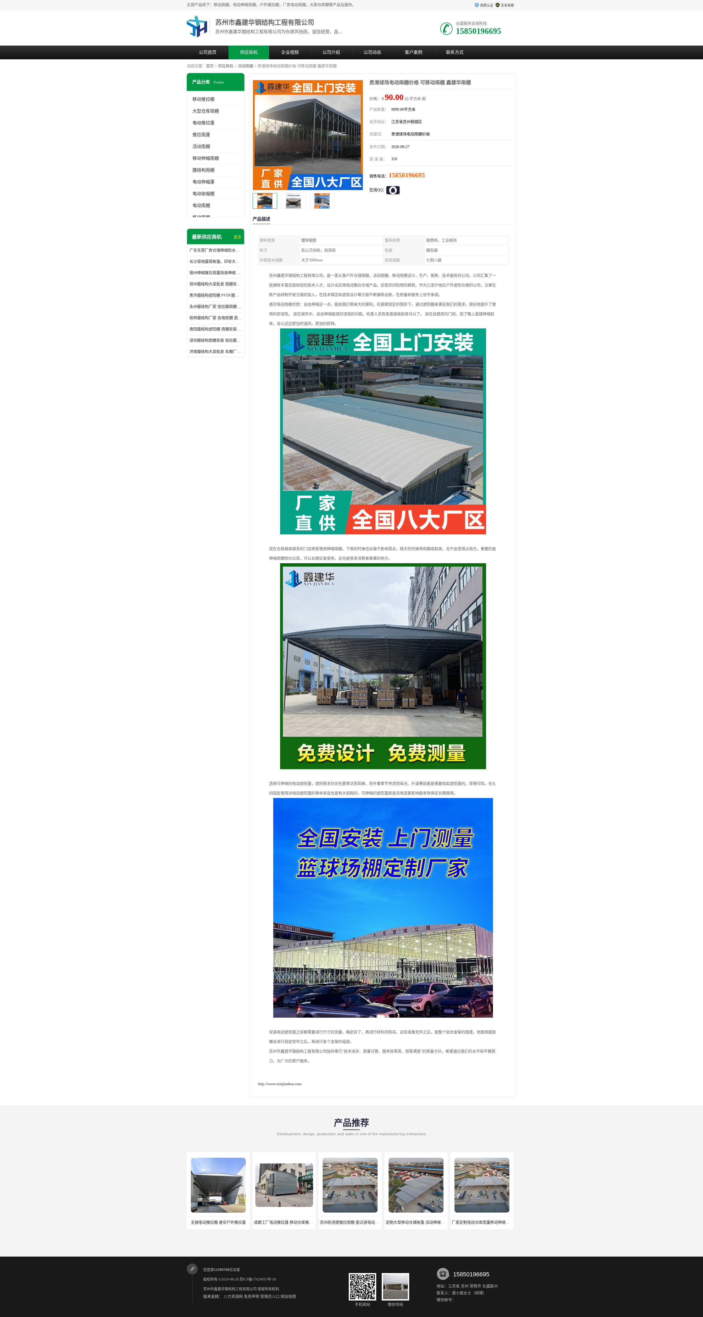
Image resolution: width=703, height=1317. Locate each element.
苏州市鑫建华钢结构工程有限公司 (230, 1289)
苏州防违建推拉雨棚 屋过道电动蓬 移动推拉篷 (293, 1222)
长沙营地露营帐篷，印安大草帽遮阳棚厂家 (215, 262)
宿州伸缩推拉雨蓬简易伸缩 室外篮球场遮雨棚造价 (215, 273)
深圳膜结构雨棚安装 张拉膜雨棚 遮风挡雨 (215, 340)
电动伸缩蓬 (203, 182)
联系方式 (455, 52)
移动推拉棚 (203, 99)
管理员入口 (270, 1296)
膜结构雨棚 (203, 170)
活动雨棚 (245, 66)
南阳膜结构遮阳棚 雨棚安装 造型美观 (215, 329)
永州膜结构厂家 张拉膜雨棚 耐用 (215, 307)
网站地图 (288, 1296)
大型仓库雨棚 (206, 111)
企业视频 (290, 52)
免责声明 (251, 1296)
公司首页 (207, 52)
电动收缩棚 (203, 193)
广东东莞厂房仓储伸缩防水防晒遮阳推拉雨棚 (215, 250)
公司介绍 (331, 52)
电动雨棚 (201, 205)
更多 (237, 237)
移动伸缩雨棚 (206, 158)
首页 (210, 66)
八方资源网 (233, 1296)
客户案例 (413, 52)
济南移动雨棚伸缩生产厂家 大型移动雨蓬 (487, 1222)
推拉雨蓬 (201, 134)
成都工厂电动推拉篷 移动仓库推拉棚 (219, 1222)
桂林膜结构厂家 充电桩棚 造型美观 (215, 318)
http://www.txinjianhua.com (280, 1084)
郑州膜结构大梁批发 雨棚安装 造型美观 (215, 284)
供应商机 (249, 52)
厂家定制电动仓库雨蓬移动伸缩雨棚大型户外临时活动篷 (434, 1222)
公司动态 (372, 52)
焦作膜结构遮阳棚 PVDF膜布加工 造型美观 (215, 295)
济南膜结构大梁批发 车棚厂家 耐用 (215, 352)
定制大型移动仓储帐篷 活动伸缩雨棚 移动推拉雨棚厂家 (367, 1222)
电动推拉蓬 (203, 123)
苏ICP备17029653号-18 (257, 1279)
